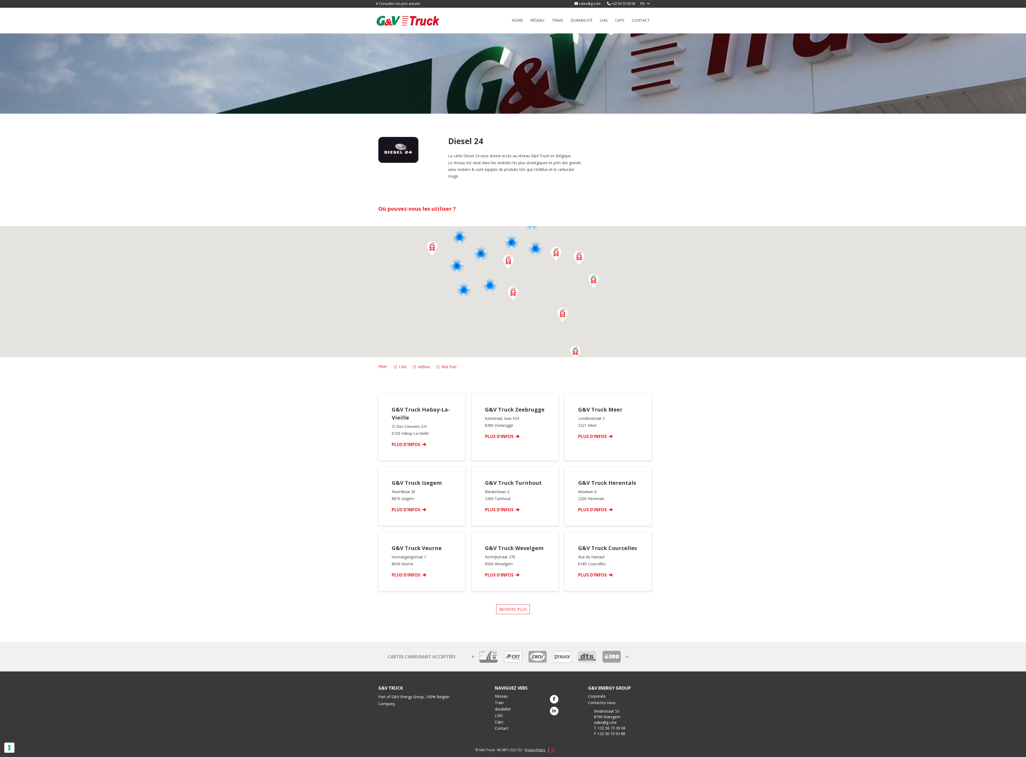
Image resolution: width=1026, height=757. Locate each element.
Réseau (537, 20)
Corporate (597, 696)
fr (642, 3)
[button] (575, 352)
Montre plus (513, 609)
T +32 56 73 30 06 (609, 728)
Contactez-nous (602, 702)
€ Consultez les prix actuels (398, 3)
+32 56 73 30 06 (623, 3)
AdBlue (424, 366)
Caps (619, 20)
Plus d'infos (406, 444)
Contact (641, 20)
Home (517, 20)
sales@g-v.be (590, 3)
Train (557, 20)
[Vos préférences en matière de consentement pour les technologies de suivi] (9, 748)
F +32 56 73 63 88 (609, 733)
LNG (604, 20)
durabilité (581, 20)
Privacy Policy (535, 750)
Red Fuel (448, 366)
